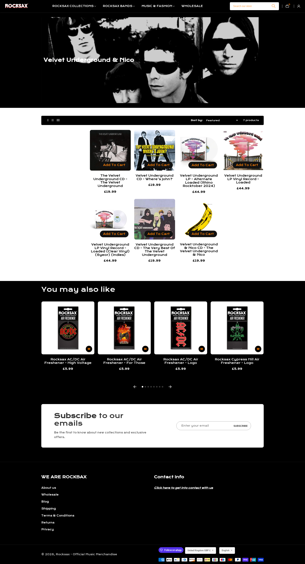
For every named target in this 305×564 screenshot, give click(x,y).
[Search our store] (274, 6)
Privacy (47, 529)
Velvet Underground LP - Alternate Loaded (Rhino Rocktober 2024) (199, 181)
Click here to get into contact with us (183, 488)
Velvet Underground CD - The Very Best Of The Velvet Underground (154, 250)
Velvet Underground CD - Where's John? (154, 177)
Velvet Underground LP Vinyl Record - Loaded (243, 179)
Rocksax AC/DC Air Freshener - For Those (124, 361)
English (226, 550)
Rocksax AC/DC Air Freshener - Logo (180, 361)
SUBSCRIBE (241, 425)
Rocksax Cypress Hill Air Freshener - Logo (237, 361)
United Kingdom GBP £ (199, 550)
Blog (45, 501)
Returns (47, 522)
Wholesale (50, 494)
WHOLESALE (192, 6)
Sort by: (197, 120)
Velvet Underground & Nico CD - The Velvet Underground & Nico (199, 249)
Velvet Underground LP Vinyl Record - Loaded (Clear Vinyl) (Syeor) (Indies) (110, 250)
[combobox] (254, 6)
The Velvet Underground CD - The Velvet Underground (110, 181)
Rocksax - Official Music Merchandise (86, 554)
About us (48, 488)
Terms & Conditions (57, 515)
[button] (73, 6)
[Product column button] (48, 120)
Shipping (48, 508)
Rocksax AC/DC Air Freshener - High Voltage (68, 361)
